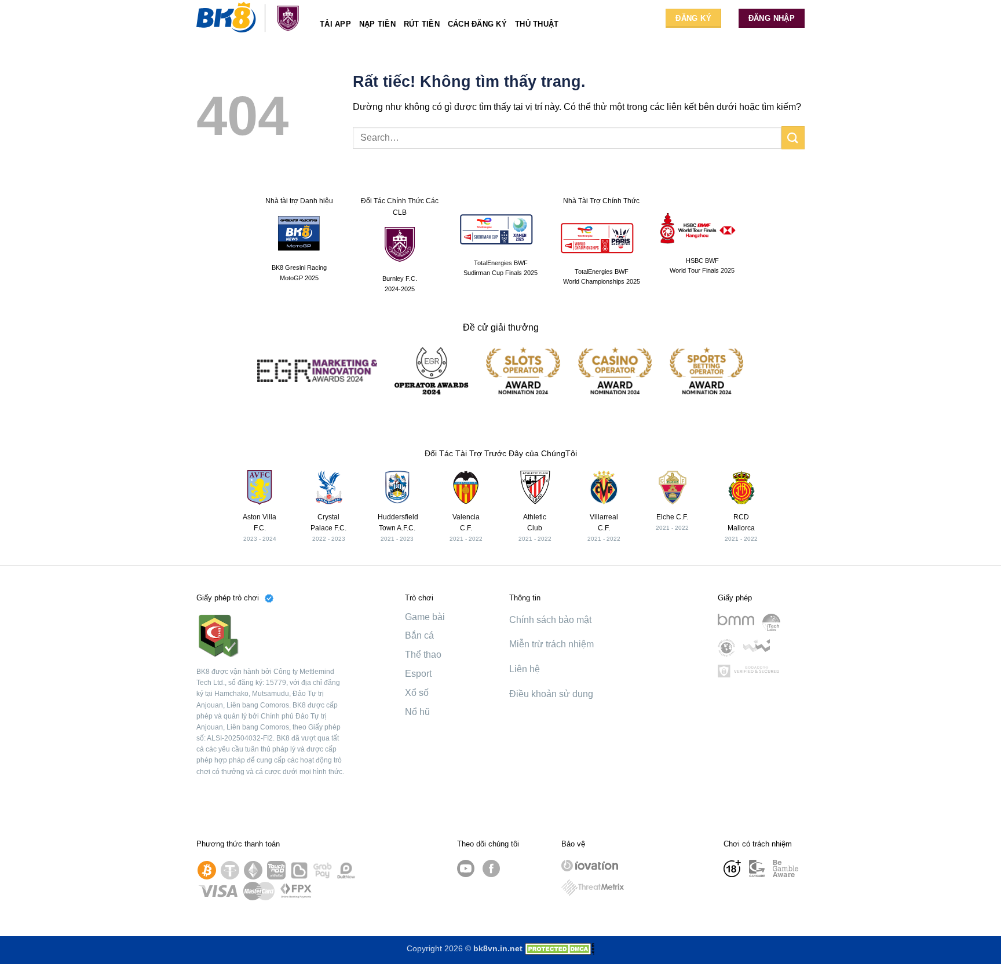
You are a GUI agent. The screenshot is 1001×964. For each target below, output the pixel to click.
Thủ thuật (536, 24)
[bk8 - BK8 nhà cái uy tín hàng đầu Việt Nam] (249, 18)
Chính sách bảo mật (550, 620)
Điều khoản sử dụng (551, 694)
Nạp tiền (377, 24)
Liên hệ (524, 669)
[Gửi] (793, 137)
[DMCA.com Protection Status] (559, 948)
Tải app (335, 24)
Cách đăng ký (477, 24)
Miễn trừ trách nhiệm (551, 644)
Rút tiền (422, 24)
